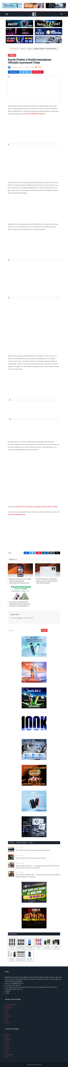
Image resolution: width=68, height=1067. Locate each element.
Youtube (7, 993)
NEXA (6, 1014)
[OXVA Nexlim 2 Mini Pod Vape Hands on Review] (11, 849)
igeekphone (38, 1064)
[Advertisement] (34, 129)
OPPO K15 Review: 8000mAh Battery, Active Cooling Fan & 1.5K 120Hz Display (47, 581)
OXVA (6, 1011)
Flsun (6, 1045)
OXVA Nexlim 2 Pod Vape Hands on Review (31, 858)
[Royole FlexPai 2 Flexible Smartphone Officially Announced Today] (34, 89)
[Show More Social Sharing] (45, 72)
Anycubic (7, 1048)
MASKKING (8, 1016)
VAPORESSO (8, 1007)
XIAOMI (31, 842)
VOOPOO (7, 1009)
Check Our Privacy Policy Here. (13, 985)
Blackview (8, 1039)
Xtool (6, 1050)
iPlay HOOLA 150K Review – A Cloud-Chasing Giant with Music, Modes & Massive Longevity (38, 876)
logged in (19, 618)
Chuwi (6, 1036)
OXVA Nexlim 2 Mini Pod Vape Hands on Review (33, 850)
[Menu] (7, 14)
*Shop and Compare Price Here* (14, 989)
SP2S (6, 1018)
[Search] (61, 14)
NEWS (12, 55)
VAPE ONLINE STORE (11, 1005)
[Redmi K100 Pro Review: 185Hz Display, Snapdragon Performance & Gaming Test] (20, 570)
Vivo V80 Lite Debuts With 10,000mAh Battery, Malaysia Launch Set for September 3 (19, 604)
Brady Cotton (18, 67)
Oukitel (7, 1052)
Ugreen (7, 1057)
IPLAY (6, 1020)
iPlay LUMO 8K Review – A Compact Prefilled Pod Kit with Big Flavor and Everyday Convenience (37, 867)
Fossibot (7, 1041)
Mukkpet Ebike (9, 1054)
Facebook (7, 991)
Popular (11, 842)
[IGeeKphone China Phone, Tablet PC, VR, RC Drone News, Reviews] (34, 14)
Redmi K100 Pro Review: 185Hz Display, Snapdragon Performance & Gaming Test (20, 581)
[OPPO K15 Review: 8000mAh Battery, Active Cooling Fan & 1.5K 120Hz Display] (47, 570)
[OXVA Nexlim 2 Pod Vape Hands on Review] (11, 857)
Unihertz (7, 1043)
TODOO (7, 1023)
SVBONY (7, 1034)
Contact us (8, 983)
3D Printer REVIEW (21, 842)
